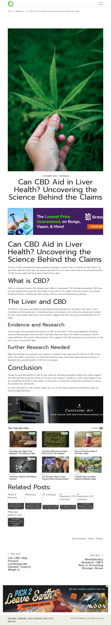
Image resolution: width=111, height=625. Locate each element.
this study (63, 387)
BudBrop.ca (82, 618)
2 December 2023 (49, 176)
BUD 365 (12, 621)
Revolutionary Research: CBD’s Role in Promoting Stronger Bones (91, 563)
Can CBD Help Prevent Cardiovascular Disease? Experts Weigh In (19, 564)
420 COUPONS (35, 618)
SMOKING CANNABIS (17, 618)
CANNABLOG (19, 11)
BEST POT (47, 618)
